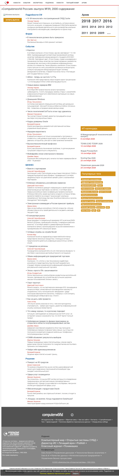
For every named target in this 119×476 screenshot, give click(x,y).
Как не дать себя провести (39, 299)
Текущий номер (72, 3)
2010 (93, 33)
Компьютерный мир (52, 440)
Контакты (94, 420)
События (26, 3)
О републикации (105, 420)
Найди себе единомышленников (41, 350)
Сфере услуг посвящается (38, 374)
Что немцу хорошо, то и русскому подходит (46, 311)
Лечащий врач (67, 443)
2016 (107, 21)
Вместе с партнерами (36, 169)
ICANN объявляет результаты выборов (44, 337)
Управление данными (64, 453)
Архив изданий (51, 422)
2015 (85, 26)
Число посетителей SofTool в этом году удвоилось (49, 111)
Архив (84, 3)
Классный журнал (51, 446)
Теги (43, 422)
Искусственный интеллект (92, 198)
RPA (107, 207)
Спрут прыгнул (33, 283)
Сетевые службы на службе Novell (42, 232)
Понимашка (71, 446)
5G (99, 210)
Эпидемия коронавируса (91, 179)
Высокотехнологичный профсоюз (42, 144)
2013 (101, 26)
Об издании (59, 420)
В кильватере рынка (36, 216)
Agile (94, 210)
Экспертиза (38, 3)
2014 (93, 26)
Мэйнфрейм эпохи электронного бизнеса (45, 154)
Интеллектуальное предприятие (85, 455)
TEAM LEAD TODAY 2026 (92, 143)
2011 (85, 33)
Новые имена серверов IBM (39, 85)
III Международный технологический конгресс (96, 135)
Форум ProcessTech (89, 150)
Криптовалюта (105, 192)
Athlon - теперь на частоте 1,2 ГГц (41, 77)
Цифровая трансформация (92, 182)
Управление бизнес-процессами (56, 458)
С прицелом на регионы (37, 246)
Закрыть (76, 473)
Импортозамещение (104, 201)
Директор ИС (48, 443)
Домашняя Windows (36, 99)
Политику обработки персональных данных (55, 473)
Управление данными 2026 (92, 165)
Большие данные (88, 207)
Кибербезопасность (89, 195)
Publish (81, 443)
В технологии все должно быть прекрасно (45, 37)
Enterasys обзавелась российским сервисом (46, 183)
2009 (101, 33)
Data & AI (45, 455)
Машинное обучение (90, 192)
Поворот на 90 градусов (37, 362)
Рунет (100, 185)
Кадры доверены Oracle (37, 121)
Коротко (31, 50)
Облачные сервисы (102, 189)
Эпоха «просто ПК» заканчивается (42, 270)
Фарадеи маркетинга (36, 131)
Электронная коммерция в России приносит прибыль (50, 203)
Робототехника (87, 189)
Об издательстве (47, 420)
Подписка (49, 3)
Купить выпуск (12, 20)
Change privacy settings (100, 422)
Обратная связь (71, 420)
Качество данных (60, 455)
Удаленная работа (89, 185)
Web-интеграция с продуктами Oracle (43, 389)
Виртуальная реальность (91, 204)
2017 (97, 21)
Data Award (86, 210)
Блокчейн (100, 207)
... (109, 32)
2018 (86, 21)
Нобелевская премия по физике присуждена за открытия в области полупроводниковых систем (48, 322)
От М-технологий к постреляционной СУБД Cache (48, 18)
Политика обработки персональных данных (74, 422)
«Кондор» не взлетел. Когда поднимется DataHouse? (50, 399)
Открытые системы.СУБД (81, 440)
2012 (109, 26)
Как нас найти (84, 420)
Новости (16, 3)
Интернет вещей (88, 201)
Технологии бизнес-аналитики (90, 453)
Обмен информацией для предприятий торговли (48, 256)
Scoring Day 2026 (88, 158)
